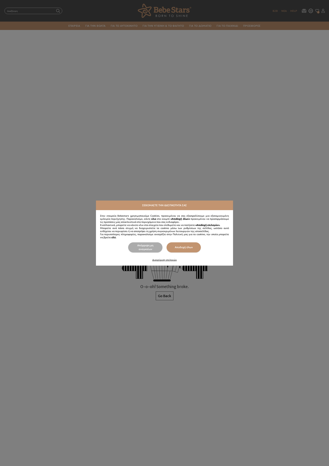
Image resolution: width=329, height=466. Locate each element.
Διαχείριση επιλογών (164, 260)
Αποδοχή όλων (184, 247)
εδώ (113, 237)
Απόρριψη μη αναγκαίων (145, 247)
